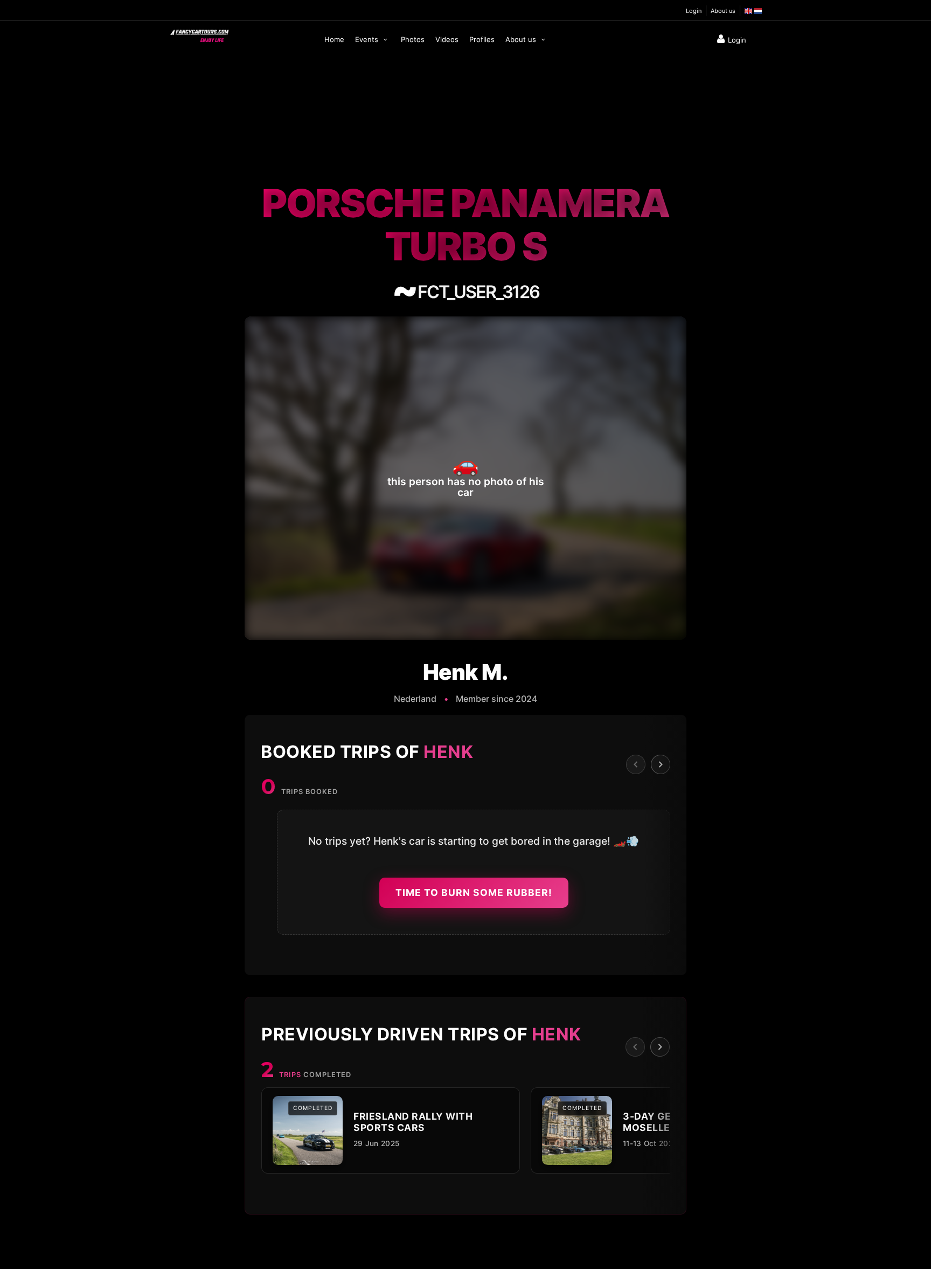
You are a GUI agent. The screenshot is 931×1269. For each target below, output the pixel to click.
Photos (413, 39)
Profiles (482, 39)
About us (723, 11)
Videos (446, 39)
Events (367, 39)
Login (693, 11)
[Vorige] (635, 764)
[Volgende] (660, 764)
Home (334, 39)
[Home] (198, 33)
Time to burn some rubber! (473, 892)
